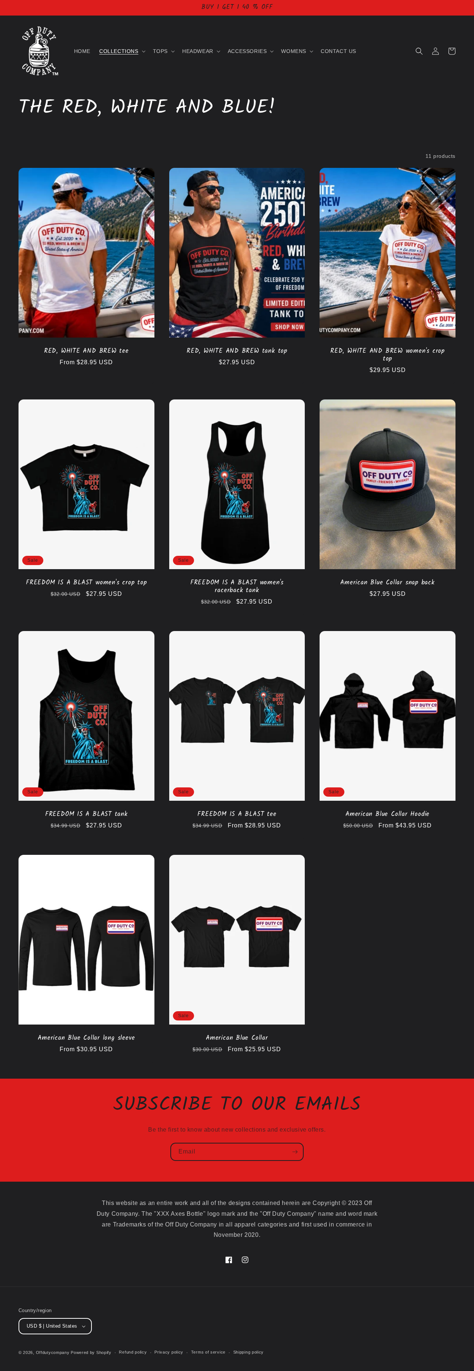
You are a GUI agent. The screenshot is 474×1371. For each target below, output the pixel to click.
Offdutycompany (53, 1352)
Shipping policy (248, 1352)
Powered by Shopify (91, 1352)
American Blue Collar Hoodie (388, 815)
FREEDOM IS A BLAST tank (86, 815)
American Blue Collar (237, 1038)
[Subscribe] (295, 1152)
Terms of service (208, 1352)
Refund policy (133, 1352)
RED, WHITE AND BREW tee (86, 351)
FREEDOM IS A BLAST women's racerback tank (237, 587)
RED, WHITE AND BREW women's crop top (387, 355)
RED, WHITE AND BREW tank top (237, 351)
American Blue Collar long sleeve (86, 1038)
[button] (121, 51)
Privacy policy (168, 1352)
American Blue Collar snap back (387, 583)
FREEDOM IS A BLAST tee (236, 815)
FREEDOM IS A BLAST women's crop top (86, 583)
